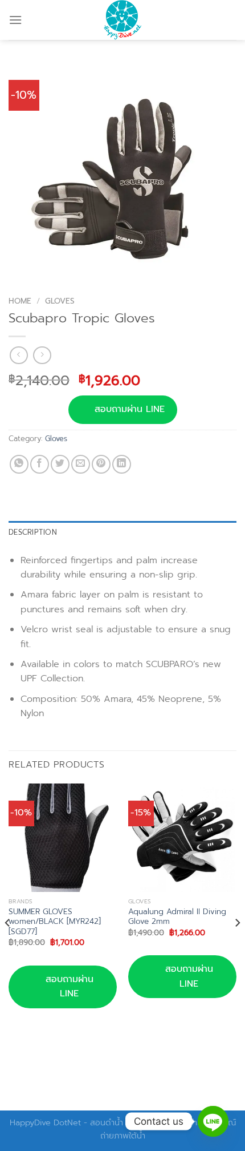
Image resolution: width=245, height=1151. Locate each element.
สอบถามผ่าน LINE (130, 409)
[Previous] (8, 945)
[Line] (213, 1121)
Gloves (60, 301)
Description (33, 532)
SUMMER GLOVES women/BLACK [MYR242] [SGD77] (55, 922)
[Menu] (15, 20)
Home (20, 301)
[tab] (122, 532)
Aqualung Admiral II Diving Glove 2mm (177, 917)
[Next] (237, 945)
